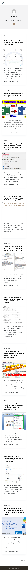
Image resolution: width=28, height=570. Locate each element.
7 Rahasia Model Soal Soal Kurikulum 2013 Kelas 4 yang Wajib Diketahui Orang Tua (13, 248)
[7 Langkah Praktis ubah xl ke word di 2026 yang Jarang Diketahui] (14, 109)
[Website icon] (14, 24)
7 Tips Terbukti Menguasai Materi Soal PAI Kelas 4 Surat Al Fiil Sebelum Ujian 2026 (13, 198)
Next (22, 560)
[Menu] (25, 2)
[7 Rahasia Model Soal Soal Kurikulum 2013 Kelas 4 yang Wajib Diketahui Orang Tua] (14, 262)
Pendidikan (7, 35)
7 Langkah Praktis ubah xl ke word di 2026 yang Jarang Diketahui (13, 95)
